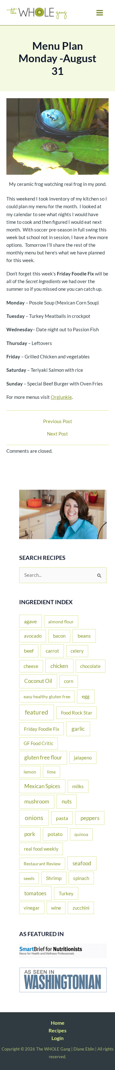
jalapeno (83, 757)
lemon (30, 771)
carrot (52, 651)
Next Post (57, 434)
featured (36, 712)
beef (29, 651)
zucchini (81, 908)
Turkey (66, 893)
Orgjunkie (61, 397)
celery (77, 651)
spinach (81, 878)
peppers (89, 818)
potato (55, 834)
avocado (33, 636)
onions (34, 817)
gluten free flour (43, 757)
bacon (59, 636)
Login (57, 1038)
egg (85, 696)
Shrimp (54, 878)
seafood (82, 863)
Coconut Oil (38, 681)
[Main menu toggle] (99, 12)
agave (30, 621)
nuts (67, 801)
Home (58, 1023)
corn (68, 681)
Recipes (57, 1030)
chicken (59, 666)
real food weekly (41, 849)
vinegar (32, 908)
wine (56, 908)
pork (29, 834)
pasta (62, 818)
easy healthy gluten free (47, 696)
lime (51, 771)
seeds (29, 878)
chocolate (90, 666)
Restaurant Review (42, 863)
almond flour (61, 621)
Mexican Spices (42, 786)
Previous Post (57, 421)
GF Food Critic (38, 743)
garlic (78, 728)
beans (84, 636)
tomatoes (35, 893)
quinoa (81, 834)
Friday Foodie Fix (41, 729)
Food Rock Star (76, 712)
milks (78, 786)
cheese (31, 666)
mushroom (36, 801)
